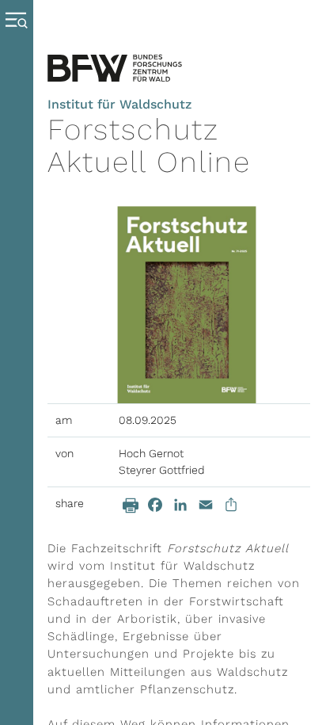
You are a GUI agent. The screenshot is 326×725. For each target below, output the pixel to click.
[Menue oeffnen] (20, 362)
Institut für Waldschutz (119, 104)
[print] (130, 505)
